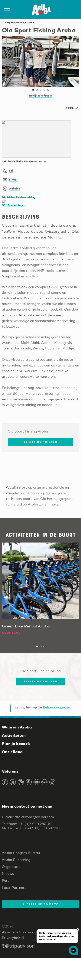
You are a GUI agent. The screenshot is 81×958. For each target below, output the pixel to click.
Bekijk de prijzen (40, 441)
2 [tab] (37, 90)
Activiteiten (14, 735)
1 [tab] (33, 90)
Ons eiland (12, 751)
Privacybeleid (13, 938)
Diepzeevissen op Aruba (18, 22)
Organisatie (11, 866)
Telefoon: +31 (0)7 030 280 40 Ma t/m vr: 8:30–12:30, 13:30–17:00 (31, 826)
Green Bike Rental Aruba (26, 626)
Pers (5, 880)
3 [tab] (40, 90)
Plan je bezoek (16, 743)
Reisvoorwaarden (56, 707)
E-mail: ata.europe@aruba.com (28, 817)
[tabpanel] (40, 61)
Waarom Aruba (17, 727)
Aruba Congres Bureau (21, 853)
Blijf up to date (42, 904)
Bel (11, 170)
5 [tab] (48, 90)
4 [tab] (44, 90)
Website (14, 188)
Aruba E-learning (16, 860)
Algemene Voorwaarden (22, 932)
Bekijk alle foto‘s (40, 95)
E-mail (13, 179)
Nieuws (8, 873)
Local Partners (14, 887)
